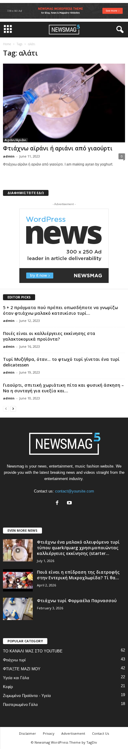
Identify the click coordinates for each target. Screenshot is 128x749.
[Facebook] (58, 503)
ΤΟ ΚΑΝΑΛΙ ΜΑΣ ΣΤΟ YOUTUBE (33, 651)
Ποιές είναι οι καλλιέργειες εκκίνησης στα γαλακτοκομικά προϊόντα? (49, 336)
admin (9, 156)
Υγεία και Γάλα (16, 678)
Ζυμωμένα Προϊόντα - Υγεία (27, 695)
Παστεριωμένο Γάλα (20, 704)
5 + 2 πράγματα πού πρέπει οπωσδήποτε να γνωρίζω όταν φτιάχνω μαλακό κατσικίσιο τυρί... (60, 310)
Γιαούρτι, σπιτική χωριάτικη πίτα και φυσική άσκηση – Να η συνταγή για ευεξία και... (63, 388)
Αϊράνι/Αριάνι (15, 140)
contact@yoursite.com (74, 491)
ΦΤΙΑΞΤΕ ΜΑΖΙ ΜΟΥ (21, 669)
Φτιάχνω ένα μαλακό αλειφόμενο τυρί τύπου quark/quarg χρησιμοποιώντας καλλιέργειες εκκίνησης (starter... (78, 547)
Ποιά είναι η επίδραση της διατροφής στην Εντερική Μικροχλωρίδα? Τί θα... (78, 574)
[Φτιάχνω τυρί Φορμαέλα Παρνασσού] (18, 609)
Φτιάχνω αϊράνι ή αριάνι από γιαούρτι (58, 148)
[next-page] (13, 408)
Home (7, 44)
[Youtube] (70, 503)
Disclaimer (27, 733)
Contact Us (100, 733)
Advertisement (73, 733)
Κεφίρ (8, 687)
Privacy (48, 733)
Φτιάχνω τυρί (14, 660)
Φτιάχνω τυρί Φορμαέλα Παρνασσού (77, 600)
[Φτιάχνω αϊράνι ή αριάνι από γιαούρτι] (64, 103)
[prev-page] (6, 408)
